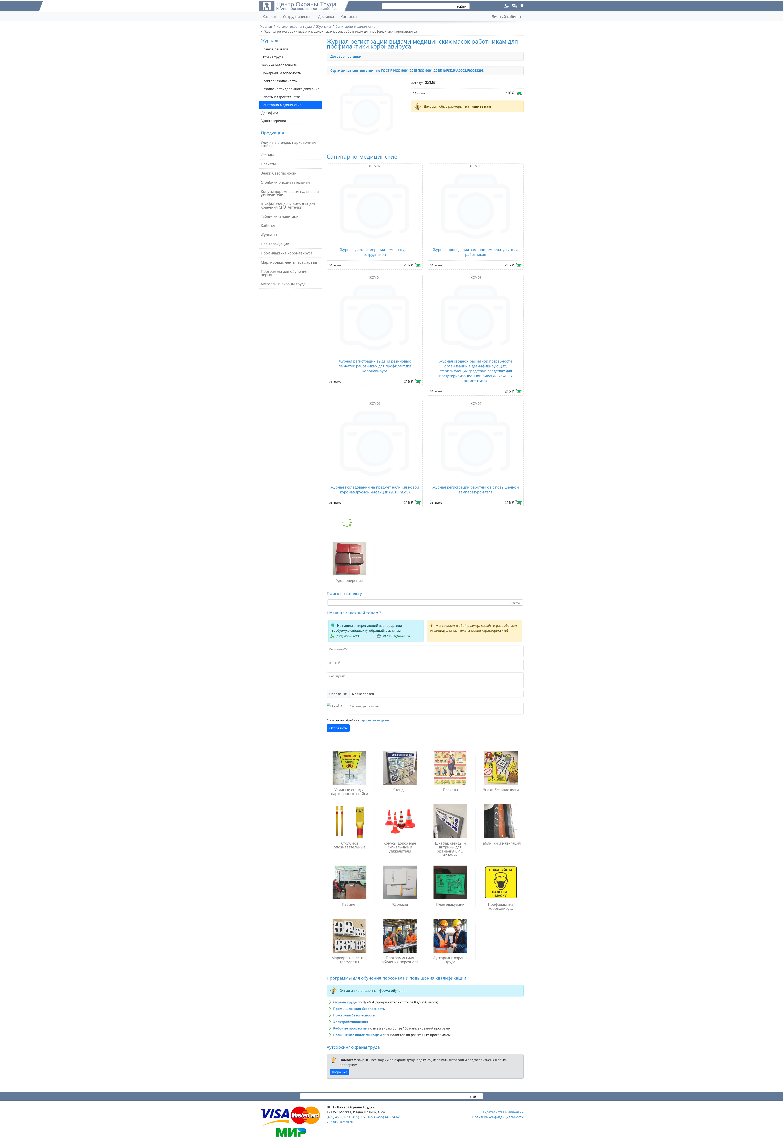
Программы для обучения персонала (284, 273)
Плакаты (268, 163)
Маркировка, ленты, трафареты (289, 262)
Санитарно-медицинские (281, 105)
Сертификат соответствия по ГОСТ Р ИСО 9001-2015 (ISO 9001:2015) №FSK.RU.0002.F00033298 (407, 70)
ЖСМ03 (475, 166)
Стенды (267, 154)
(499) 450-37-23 (347, 636)
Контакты (349, 16)
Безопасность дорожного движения (290, 89)
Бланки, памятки (274, 49)
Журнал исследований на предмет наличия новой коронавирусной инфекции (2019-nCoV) (375, 489)
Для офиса (269, 113)
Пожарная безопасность (281, 73)
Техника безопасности (279, 65)
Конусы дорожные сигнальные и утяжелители (290, 193)
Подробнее (339, 1072)
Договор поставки (346, 56)
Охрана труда (272, 57)
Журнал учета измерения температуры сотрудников (374, 252)
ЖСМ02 (374, 166)
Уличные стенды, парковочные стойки (288, 144)
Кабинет (268, 225)
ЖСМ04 (374, 277)
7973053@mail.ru (396, 636)
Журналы (269, 234)
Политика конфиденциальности (498, 1117)
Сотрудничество (297, 16)
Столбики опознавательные (285, 182)
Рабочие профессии (350, 1028)
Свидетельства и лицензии (502, 1112)
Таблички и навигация (281, 216)
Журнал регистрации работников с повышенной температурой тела (475, 489)
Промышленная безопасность (359, 1008)
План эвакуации (275, 243)
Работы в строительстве (281, 97)
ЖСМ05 (475, 277)
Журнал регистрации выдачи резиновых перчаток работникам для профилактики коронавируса (374, 366)
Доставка (326, 16)
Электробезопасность (279, 81)
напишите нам (478, 106)
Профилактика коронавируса (286, 253)
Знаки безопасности (278, 173)
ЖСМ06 (374, 403)
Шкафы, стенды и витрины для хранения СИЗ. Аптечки (288, 205)
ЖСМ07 (475, 403)
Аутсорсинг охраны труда (283, 283)
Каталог (269, 16)
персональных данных (376, 720)
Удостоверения (273, 120)
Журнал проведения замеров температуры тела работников (475, 252)
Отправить (338, 728)
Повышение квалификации (357, 1035)
